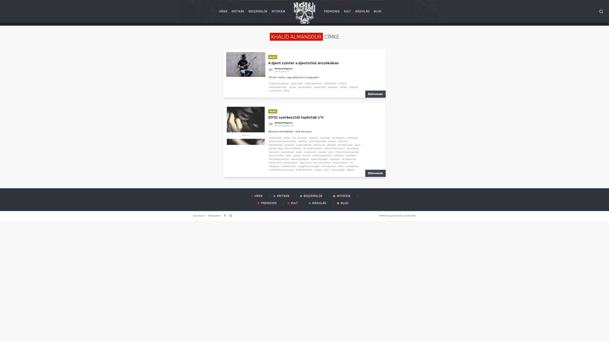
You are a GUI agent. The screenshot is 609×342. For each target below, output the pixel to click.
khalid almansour (313, 83)
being (286, 90)
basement (274, 152)
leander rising (275, 148)
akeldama (333, 87)
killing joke (274, 166)
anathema (351, 155)
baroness (342, 141)
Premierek (332, 11)
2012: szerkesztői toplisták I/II (296, 117)
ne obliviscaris (349, 159)
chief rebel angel (318, 141)
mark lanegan (338, 169)
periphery (289, 145)
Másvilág (362, 11)
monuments (310, 152)
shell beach (352, 137)
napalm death (276, 145)
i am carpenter (328, 166)
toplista (350, 169)
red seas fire (320, 87)
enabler (332, 141)
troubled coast (345, 145)
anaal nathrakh (303, 145)
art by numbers (340, 162)
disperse (353, 87)
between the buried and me (282, 141)
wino (330, 152)
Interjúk (278, 11)
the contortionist (293, 148)
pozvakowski (287, 152)
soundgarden (352, 166)
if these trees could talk (347, 152)
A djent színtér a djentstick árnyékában (303, 63)
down (288, 155)
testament (339, 155)
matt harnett (330, 83)
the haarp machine (312, 148)
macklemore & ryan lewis (281, 169)
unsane (306, 155)
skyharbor (335, 159)
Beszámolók (257, 11)
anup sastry (297, 83)
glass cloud (305, 162)
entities (343, 87)
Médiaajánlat (214, 215)
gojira (357, 145)
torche (286, 137)
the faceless (338, 137)
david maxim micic (278, 87)
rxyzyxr (292, 87)
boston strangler (319, 159)
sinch (340, 166)
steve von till (275, 162)
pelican (297, 155)
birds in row (319, 145)
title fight (331, 145)
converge (302, 137)
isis (293, 137)
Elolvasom (375, 94)
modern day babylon (279, 83)
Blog (377, 11)
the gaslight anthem (279, 159)
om (351, 162)
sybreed (322, 152)
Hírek (223, 11)
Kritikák (238, 11)
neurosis (313, 137)
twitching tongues (300, 159)
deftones (302, 141)
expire (299, 152)
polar (326, 169)
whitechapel (275, 137)
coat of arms (275, 90)
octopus (343, 83)
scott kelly (325, 137)
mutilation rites (288, 166)
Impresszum (199, 215)
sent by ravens (276, 155)
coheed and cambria (334, 148)
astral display (304, 87)
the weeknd (353, 148)
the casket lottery (322, 162)
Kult (347, 11)
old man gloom (290, 162)
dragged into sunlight (308, 166)
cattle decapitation (321, 155)
